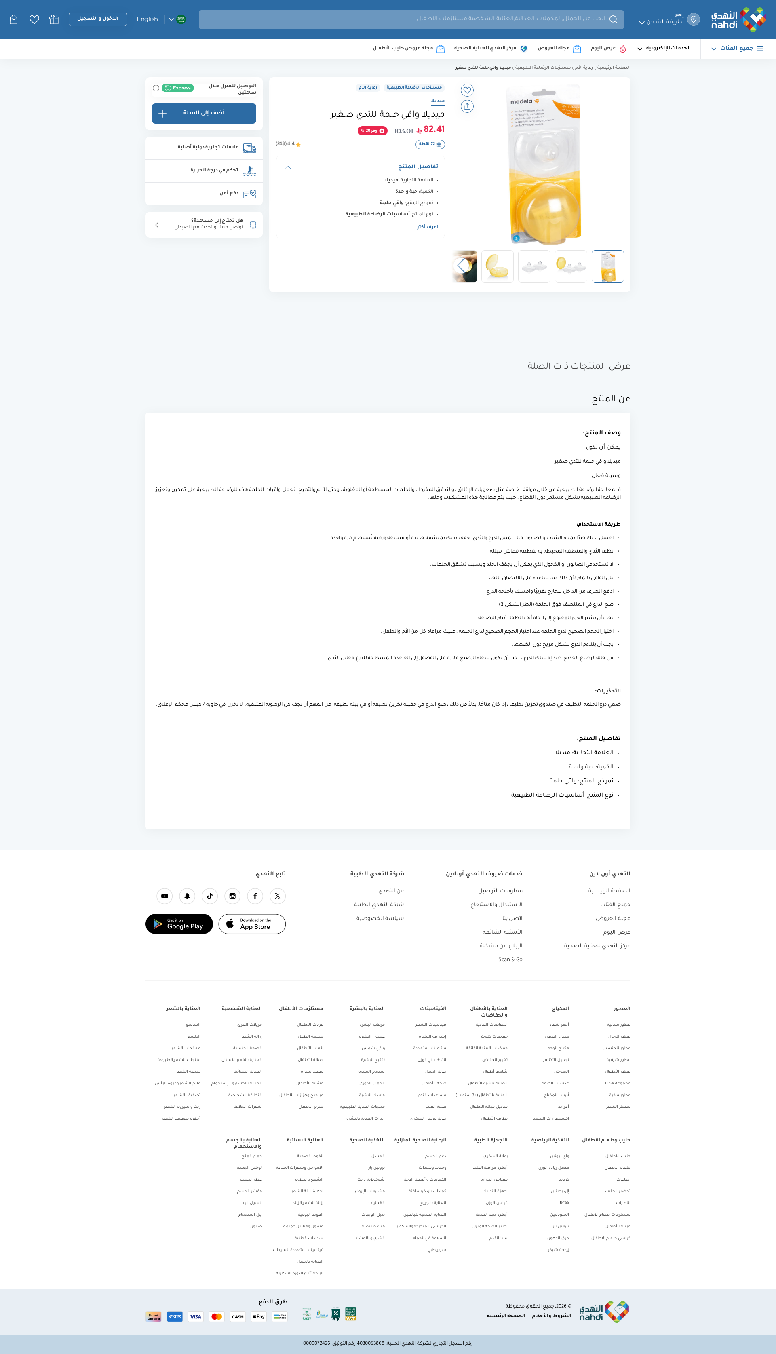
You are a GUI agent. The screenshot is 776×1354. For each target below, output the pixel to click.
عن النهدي (391, 891)
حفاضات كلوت (494, 1037)
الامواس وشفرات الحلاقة (299, 1168)
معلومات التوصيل (500, 891)
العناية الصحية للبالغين (424, 1215)
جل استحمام (250, 1215)
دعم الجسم (435, 1156)
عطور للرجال (619, 1037)
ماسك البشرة (372, 1095)
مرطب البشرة (372, 1025)
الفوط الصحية (310, 1156)
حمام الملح (252, 1156)
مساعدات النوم (432, 1095)
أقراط (563, 1107)
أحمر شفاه (559, 1025)
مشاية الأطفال (309, 1084)
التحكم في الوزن (432, 1060)
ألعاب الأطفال (310, 1048)
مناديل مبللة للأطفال (489, 1107)
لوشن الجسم (249, 1168)
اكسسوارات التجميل (550, 1119)
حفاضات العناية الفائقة (487, 1048)
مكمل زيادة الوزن (553, 1168)
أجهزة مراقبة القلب (490, 1168)
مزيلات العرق (249, 1025)
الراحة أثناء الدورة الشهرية (299, 1274)
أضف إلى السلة (204, 113)
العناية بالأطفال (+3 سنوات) (481, 1095)
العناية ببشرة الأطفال (488, 1084)
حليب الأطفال (617, 1156)
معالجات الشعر (185, 1048)
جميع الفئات (615, 905)
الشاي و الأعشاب (369, 1238)
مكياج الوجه (558, 1048)
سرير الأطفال (311, 1107)
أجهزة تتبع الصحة (492, 1215)
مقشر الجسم (249, 1191)
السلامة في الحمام (429, 1238)
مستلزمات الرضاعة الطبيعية (542, 68)
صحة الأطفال (434, 1084)
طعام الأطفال (617, 1168)
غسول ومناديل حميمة (303, 1227)
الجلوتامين (559, 1215)
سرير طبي (437, 1250)
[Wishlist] (34, 19)
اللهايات (623, 1203)
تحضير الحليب (617, 1191)
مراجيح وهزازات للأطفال (301, 1095)
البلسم (194, 1037)
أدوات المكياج (556, 1095)
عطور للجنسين (616, 1048)
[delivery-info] (156, 88)
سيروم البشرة (371, 1072)
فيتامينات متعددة (429, 1048)
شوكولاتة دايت (371, 1180)
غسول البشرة (372, 1037)
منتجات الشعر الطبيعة (179, 1060)
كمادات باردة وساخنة (427, 1191)
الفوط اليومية (310, 1215)
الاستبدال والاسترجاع (497, 905)
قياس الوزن (497, 1203)
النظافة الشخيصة (245, 1095)
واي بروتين (559, 1156)
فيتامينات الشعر (430, 1025)
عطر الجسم (251, 1180)
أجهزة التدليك (495, 1191)
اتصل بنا (512, 919)
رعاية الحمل (435, 1072)
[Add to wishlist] (467, 90)
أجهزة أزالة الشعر (307, 1191)
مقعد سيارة (312, 1072)
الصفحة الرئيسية (613, 68)
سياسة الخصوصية (380, 919)
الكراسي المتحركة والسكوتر (421, 1227)
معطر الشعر (618, 1107)
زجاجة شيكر (558, 1250)
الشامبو (193, 1025)
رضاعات (623, 1180)
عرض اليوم (616, 933)
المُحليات (376, 1203)
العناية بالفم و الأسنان (241, 1060)
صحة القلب (435, 1107)
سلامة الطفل (310, 1037)
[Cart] (14, 19)
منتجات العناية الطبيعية (362, 1107)
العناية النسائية (248, 1072)
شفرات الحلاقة (248, 1107)
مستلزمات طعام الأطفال (607, 1215)
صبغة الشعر (188, 1072)
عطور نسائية (618, 1025)
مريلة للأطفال (617, 1227)
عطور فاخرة (619, 1095)
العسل (378, 1156)
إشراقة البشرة (432, 1037)
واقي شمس (373, 1048)
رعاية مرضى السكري (428, 1119)
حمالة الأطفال (310, 1060)
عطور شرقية (618, 1060)
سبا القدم (498, 1238)
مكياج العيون (557, 1037)
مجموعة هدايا (617, 1084)
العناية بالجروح (433, 1203)
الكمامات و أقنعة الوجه (425, 1180)
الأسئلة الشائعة (503, 933)
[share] (467, 106)
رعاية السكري (495, 1156)
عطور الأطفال (617, 1072)
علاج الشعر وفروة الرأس (177, 1084)
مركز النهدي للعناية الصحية (597, 946)
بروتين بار (561, 1227)
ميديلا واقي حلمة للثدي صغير (483, 68)
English (147, 19)
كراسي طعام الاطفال (610, 1238)
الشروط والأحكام (551, 1316)
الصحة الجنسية (247, 1048)
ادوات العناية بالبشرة (365, 1119)
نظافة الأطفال (494, 1119)
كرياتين (563, 1180)
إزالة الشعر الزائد (308, 1203)
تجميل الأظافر (556, 1060)
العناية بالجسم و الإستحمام (236, 1084)
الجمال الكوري (372, 1084)
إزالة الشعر (251, 1037)
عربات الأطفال (310, 1025)
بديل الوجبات (373, 1215)
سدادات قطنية (309, 1238)
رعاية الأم (584, 68)
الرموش (561, 1072)
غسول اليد (252, 1203)
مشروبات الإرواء (370, 1191)
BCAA (564, 1203)
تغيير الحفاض (495, 1060)
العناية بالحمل (310, 1262)
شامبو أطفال (495, 1072)
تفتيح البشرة (373, 1060)
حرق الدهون (558, 1238)
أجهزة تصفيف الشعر (181, 1119)
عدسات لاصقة (555, 1084)
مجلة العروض (613, 919)
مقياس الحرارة (494, 1180)
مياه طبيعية (373, 1227)
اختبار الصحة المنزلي (490, 1227)
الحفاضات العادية (492, 1025)
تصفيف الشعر (186, 1095)
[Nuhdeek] (54, 19)
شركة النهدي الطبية (379, 905)
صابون (256, 1227)
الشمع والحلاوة (309, 1180)
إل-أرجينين (560, 1191)
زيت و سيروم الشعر (182, 1107)
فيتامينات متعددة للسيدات (298, 1250)
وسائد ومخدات (432, 1168)
